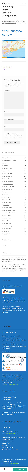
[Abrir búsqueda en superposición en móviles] (14, 245)
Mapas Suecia (7, 231)
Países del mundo (8, 168)
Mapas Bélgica (7, 197)
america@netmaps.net (11, 433)
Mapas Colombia (8, 157)
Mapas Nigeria (7, 220)
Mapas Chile (6, 205)
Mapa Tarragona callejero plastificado (7, 68)
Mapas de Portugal (8, 181)
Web (5, 126)
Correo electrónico (9, 119)
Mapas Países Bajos (8, 226)
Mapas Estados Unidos (9, 213)
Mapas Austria (7, 194)
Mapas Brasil (7, 199)
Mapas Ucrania (7, 234)
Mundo (5, 163)
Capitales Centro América (10, 160)
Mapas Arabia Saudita (9, 186)
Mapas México (7, 218)
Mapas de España (11, 21)
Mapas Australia (7, 192)
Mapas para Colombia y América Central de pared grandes (9, 9)
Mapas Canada (7, 202)
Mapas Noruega (7, 223)
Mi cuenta (4, 469)
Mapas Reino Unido (8, 184)
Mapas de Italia (7, 178)
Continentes (6, 165)
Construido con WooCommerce (10, 463)
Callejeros (18, 21)
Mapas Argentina (8, 189)
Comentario (7, 90)
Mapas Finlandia (8, 215)
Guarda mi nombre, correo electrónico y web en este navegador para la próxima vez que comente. (13, 136)
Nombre (6, 112)
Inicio (5, 21)
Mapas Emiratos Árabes (9, 210)
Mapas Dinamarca (8, 207)
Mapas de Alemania (8, 173)
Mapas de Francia (8, 176)
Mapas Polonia (7, 228)
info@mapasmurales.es (11, 384)
